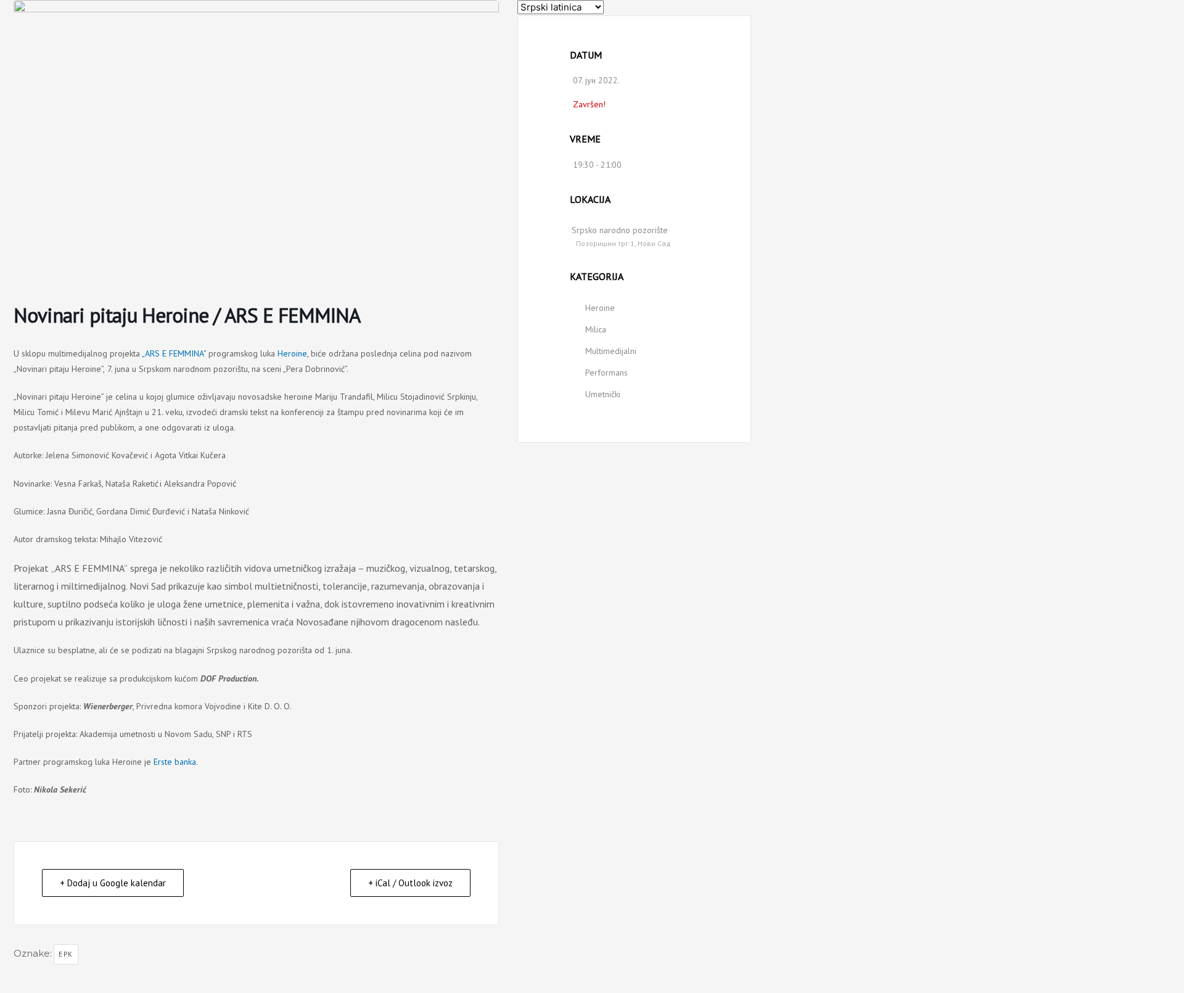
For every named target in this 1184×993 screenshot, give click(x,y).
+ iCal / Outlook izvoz (410, 883)
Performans (606, 372)
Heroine (292, 353)
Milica (595, 329)
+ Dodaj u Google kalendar (113, 883)
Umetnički (602, 394)
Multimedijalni (610, 350)
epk (66, 954)
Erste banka (175, 761)
